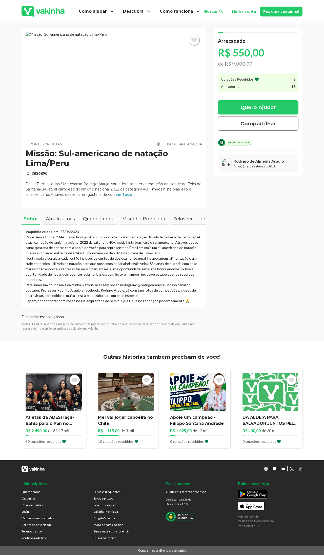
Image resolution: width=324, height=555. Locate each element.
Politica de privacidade (37, 525)
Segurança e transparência (111, 531)
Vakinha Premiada (106, 511)
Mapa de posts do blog (108, 525)
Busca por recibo (105, 538)
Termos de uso (32, 531)
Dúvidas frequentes (107, 492)
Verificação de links (35, 538)
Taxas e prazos (103, 498)
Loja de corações (105, 505)
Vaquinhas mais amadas (38, 518)
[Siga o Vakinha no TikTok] (300, 469)
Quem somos (31, 492)
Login (25, 511)
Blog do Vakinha (104, 518)
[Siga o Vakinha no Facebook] (275, 469)
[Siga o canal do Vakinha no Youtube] (283, 469)
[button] (114, 83)
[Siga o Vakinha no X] (292, 469)
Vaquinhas (29, 498)
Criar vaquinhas (32, 505)
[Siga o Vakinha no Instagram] (266, 469)
